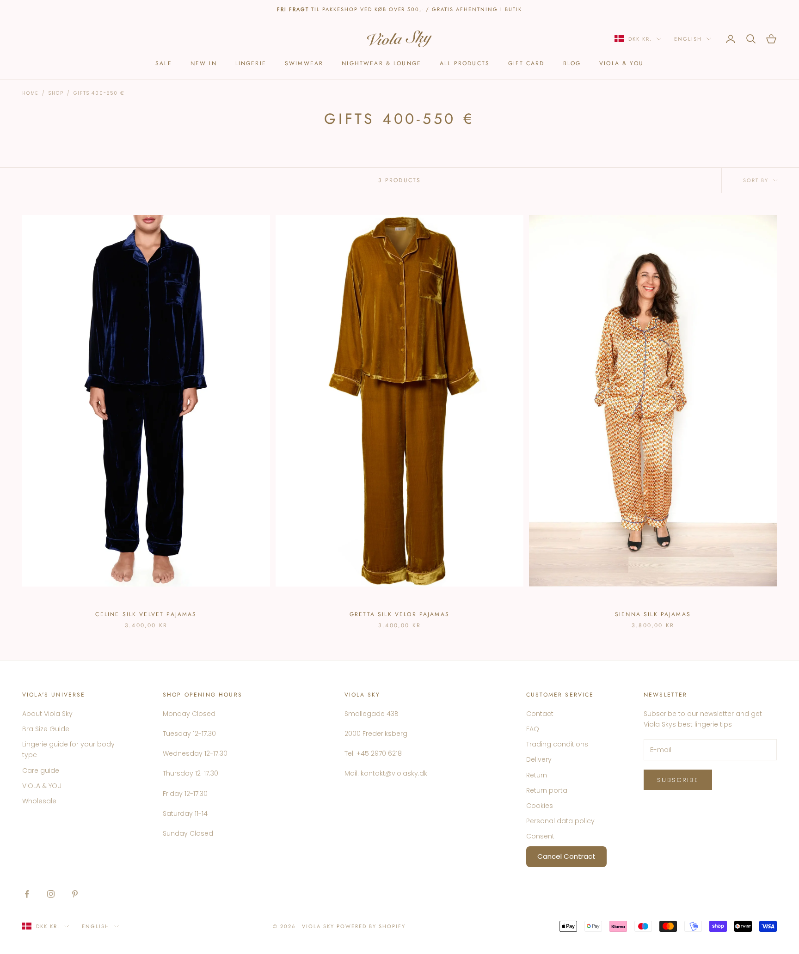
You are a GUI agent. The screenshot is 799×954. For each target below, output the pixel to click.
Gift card (526, 63)
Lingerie (250, 63)
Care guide (40, 770)
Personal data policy (560, 821)
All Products (465, 63)
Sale (163, 63)
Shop (56, 93)
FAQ (532, 729)
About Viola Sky (47, 713)
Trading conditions (557, 744)
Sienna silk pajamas (653, 614)
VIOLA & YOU (621, 63)
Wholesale (39, 801)
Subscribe (678, 780)
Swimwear (304, 63)
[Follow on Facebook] (26, 894)
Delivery (539, 759)
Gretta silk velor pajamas (399, 614)
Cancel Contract (566, 856)
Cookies (539, 805)
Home (30, 93)
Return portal (547, 790)
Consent (540, 836)
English (688, 39)
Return (536, 775)
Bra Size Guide (45, 729)
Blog (572, 63)
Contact (539, 713)
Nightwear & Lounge (381, 63)
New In (204, 63)
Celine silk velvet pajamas (146, 614)
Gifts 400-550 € (99, 93)
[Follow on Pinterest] (75, 894)
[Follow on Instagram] (50, 894)
